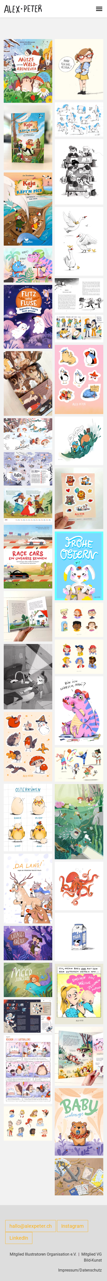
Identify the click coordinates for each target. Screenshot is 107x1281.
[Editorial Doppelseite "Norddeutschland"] (28, 468)
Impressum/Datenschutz (80, 1270)
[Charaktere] (28, 1123)
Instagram (72, 1226)
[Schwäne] (79, 241)
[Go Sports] (79, 764)
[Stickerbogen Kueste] (79, 379)
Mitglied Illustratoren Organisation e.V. (43, 1254)
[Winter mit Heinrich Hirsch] (28, 888)
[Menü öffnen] (99, 9)
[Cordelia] (79, 69)
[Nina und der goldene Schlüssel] (79, 295)
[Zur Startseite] (23, 8)
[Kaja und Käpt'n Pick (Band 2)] (28, 208)
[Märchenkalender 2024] (28, 504)
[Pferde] (79, 119)
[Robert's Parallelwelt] (28, 676)
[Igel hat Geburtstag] (28, 1069)
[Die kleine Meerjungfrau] (28, 979)
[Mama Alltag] (79, 993)
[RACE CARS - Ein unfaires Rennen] (28, 556)
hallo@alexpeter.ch (30, 1226)
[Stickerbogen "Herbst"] (28, 746)
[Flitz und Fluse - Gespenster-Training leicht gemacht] (28, 316)
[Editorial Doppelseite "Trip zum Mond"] (28, 1016)
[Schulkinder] (79, 619)
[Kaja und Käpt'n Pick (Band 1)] (79, 885)
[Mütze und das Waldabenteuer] (28, 70)
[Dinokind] (79, 710)
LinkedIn (18, 1238)
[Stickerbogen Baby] (79, 498)
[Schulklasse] (79, 171)
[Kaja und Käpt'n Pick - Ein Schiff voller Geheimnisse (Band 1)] (28, 137)
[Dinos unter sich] (28, 265)
